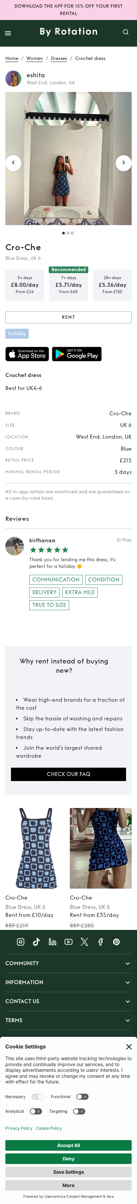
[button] (68, 963)
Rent (68, 317)
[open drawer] (8, 33)
